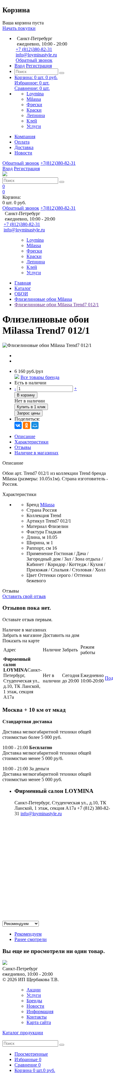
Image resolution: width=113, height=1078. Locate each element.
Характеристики (31, 441)
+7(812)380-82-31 (58, 163)
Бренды (34, 1000)
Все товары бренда (39, 377)
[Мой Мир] (35, 425)
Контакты (37, 1016)
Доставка (23, 147)
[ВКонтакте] (18, 425)
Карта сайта (39, 1022)
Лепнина (36, 115)
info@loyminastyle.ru (36, 54)
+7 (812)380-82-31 (34, 49)
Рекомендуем (28, 933)
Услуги (34, 126)
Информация (40, 1011)
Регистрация (39, 65)
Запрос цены (28, 413)
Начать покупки (19, 28)
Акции (34, 989)
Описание (24, 436)
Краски (34, 110)
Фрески (34, 104)
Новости (23, 152)
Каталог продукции (22, 1032)
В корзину (26, 395)
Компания (24, 136)
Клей (32, 120)
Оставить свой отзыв (24, 596)
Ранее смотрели (30, 939)
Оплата (22, 142)
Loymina (35, 93)
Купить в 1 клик (31, 407)
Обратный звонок (34, 60)
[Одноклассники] (26, 425)
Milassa (34, 99)
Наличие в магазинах (36, 452)
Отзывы (22, 447)
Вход (19, 65)
